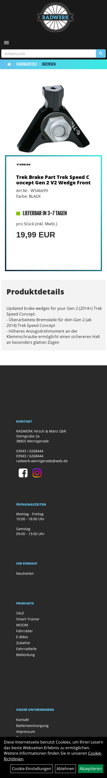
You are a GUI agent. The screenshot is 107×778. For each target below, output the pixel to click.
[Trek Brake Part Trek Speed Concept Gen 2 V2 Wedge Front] (53, 119)
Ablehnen (65, 768)
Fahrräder (24, 631)
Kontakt (22, 719)
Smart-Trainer (28, 619)
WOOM (22, 625)
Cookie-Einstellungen (31, 768)
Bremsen (49, 64)
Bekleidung (25, 654)
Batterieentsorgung (32, 725)
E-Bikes (22, 636)
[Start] (9, 64)
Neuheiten (25, 573)
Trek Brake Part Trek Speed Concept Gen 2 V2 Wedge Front (53, 180)
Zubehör (23, 642)
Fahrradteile (26, 64)
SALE (20, 613)
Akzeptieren (91, 768)
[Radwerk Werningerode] (55, 17)
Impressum (25, 731)
